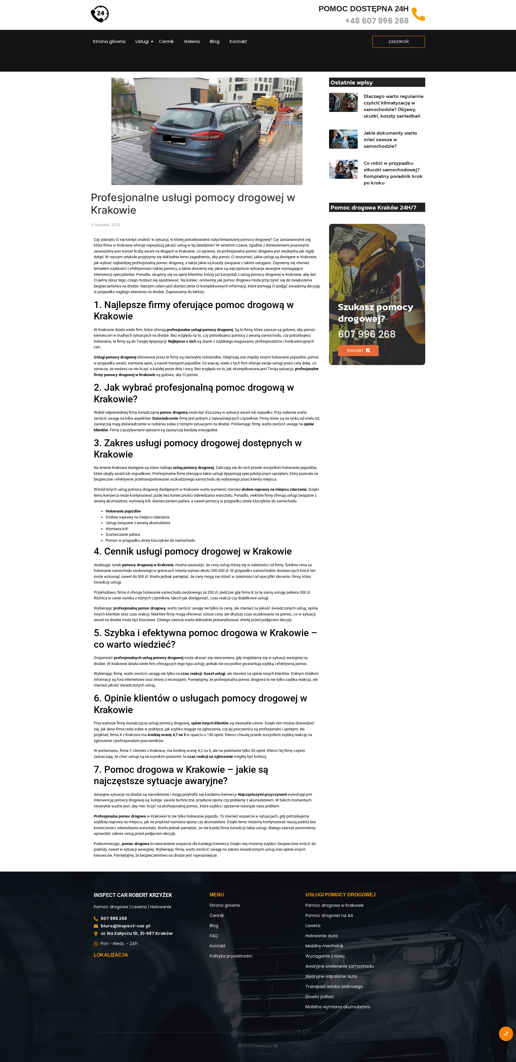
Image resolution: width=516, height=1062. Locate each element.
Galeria (192, 41)
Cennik (166, 41)
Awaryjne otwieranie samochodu (339, 966)
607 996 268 (367, 334)
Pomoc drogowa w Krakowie (334, 905)
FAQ (214, 936)
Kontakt (238, 41)
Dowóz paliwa (319, 997)
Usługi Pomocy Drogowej (340, 894)
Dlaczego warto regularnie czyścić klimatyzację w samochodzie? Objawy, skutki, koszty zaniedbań (393, 106)
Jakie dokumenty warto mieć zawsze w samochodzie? (390, 139)
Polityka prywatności (231, 956)
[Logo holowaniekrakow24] (100, 14)
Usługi (142, 41)
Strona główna (109, 41)
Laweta (312, 926)
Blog (214, 41)
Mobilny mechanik (324, 946)
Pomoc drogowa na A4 (329, 915)
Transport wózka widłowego (334, 986)
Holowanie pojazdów (123, 511)
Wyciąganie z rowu (325, 956)
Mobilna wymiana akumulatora (337, 1007)
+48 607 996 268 (377, 21)
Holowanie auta (321, 936)
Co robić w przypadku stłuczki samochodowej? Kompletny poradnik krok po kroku (393, 173)
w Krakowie (130, 816)
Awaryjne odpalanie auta (331, 976)
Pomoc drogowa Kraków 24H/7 (373, 207)
